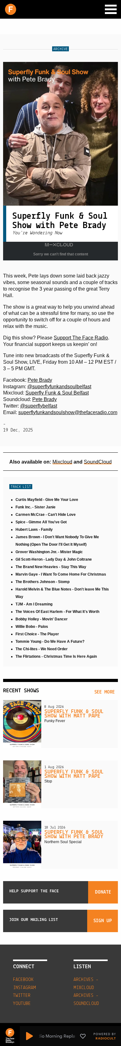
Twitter (21, 995)
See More (104, 692)
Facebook (23, 979)
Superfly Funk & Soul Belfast (57, 392)
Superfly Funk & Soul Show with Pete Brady (74, 835)
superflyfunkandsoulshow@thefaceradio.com (67, 412)
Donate (103, 892)
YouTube (22, 1003)
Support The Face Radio (81, 337)
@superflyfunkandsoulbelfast (59, 386)
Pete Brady (40, 380)
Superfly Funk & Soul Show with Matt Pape (74, 714)
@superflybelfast (38, 406)
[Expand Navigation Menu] (111, 9)
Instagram (24, 987)
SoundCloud (98, 462)
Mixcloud (62, 462)
